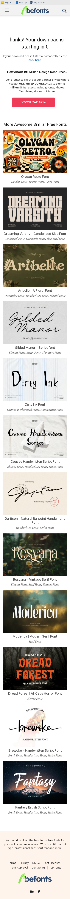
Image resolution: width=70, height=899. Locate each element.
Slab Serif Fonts (56, 238)
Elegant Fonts (17, 352)
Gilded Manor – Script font (35, 348)
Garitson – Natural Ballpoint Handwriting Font (35, 521)
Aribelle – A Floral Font (35, 290)
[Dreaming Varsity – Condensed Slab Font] (35, 208)
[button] (65, 12)
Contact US (38, 867)
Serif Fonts (35, 584)
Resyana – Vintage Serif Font (35, 579)
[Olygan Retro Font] (35, 151)
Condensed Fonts (15, 238)
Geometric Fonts (35, 238)
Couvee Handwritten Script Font (35, 461)
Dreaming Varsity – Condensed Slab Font (35, 234)
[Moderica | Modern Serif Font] (35, 611)
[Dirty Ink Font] (35, 379)
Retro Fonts (52, 182)
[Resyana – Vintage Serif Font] (35, 554)
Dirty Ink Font (35, 404)
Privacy (24, 863)
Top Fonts (55, 867)
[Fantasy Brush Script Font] (35, 782)
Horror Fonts (36, 182)
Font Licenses (52, 863)
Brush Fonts (15, 755)
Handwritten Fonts (37, 295)
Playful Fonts (58, 295)
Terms (12, 863)
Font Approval (19, 867)
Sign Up (21, 2)
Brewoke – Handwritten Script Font (35, 750)
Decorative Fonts (14, 295)
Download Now (33, 102)
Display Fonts (19, 182)
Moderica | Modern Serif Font (35, 636)
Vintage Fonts (51, 584)
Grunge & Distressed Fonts (23, 409)
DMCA (36, 863)
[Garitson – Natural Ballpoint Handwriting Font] (35, 493)
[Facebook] (39, 891)
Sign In (6, 2)
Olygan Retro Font (35, 177)
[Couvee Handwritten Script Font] (35, 436)
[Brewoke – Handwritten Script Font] (35, 725)
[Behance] (32, 891)
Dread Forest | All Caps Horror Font (35, 693)
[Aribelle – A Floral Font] (35, 265)
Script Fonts (34, 352)
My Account (39, 2)
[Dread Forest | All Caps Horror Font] (35, 668)
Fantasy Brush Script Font (35, 807)
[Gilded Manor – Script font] (35, 322)
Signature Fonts (51, 352)
